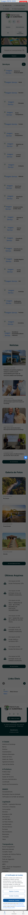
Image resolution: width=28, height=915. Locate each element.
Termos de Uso (20, 904)
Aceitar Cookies (14, 896)
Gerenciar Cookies (14, 900)
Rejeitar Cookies (14, 891)
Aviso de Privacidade (11, 904)
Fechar (23, 3)
